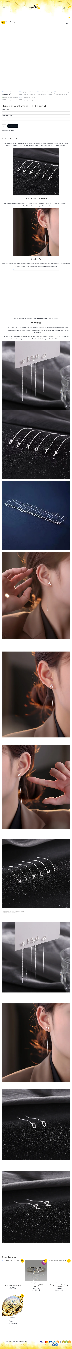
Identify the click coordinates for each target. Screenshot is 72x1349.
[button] (69, 18)
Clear (3, 121)
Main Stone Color (7, 115)
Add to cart (12, 126)
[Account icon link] (64, 7)
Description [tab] (5, 139)
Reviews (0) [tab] (13, 139)
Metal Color (5, 109)
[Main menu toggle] (4, 8)
